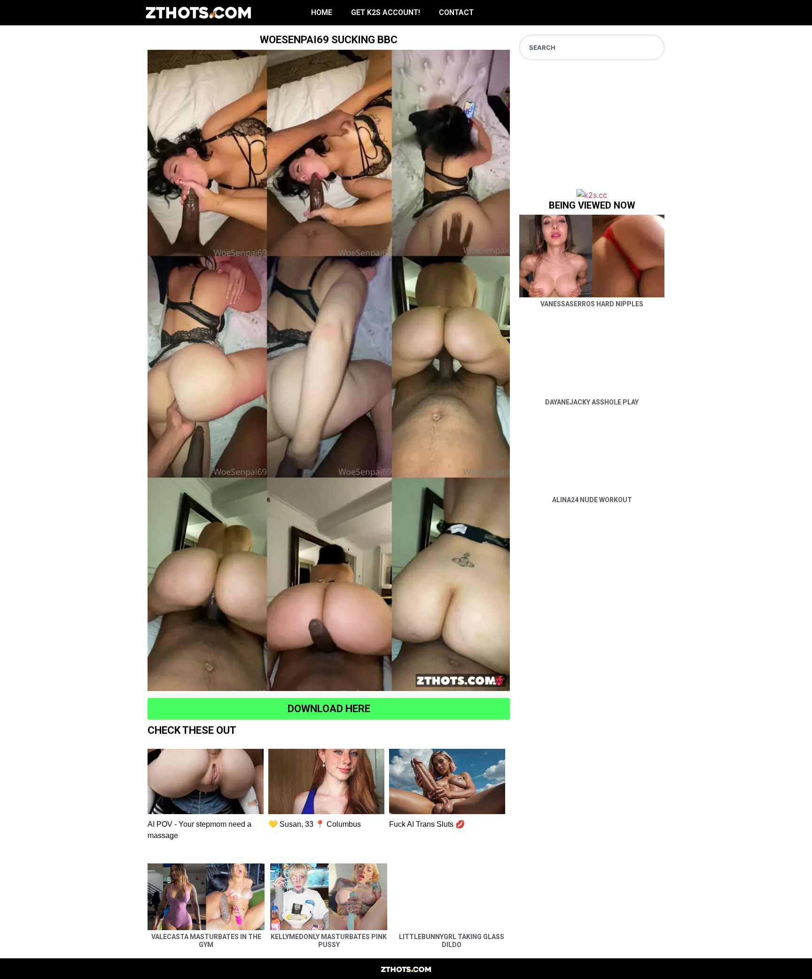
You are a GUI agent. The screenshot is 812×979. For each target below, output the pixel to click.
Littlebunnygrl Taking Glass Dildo (451, 940)
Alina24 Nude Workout (592, 500)
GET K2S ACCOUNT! (385, 12)
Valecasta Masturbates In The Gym (206, 940)
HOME (321, 12)
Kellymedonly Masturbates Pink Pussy (329, 940)
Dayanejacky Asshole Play (592, 402)
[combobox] (591, 47)
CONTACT (456, 12)
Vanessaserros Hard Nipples (591, 304)
